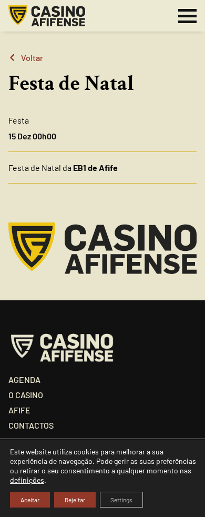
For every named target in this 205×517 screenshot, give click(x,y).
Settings (121, 499)
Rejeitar (75, 499)
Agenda (24, 379)
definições (27, 479)
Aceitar (29, 499)
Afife (19, 410)
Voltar (32, 58)
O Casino (25, 395)
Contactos (31, 425)
